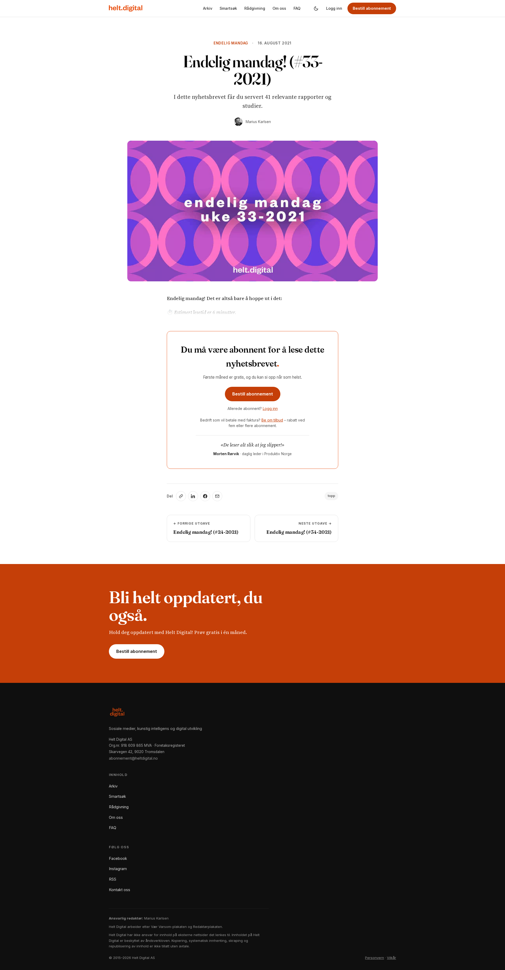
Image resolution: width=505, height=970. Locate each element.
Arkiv (207, 8)
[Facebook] (205, 496)
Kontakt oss (119, 889)
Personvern (374, 958)
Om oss (279, 8)
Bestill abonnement (372, 8)
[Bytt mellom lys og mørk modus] (316, 8)
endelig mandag (231, 43)
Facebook (118, 858)
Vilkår (391, 958)
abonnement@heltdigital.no (133, 758)
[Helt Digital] (125, 8)
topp (331, 496)
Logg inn (334, 8)
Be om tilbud (272, 420)
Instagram (118, 868)
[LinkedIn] (193, 496)
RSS (112, 879)
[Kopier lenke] (181, 496)
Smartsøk (228, 8)
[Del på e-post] (217, 496)
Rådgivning (254, 8)
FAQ (297, 8)
